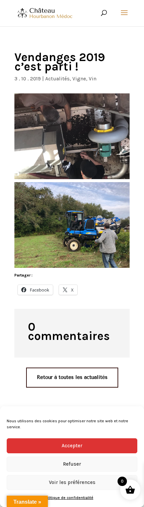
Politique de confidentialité (68, 497)
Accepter (72, 446)
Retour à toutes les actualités (72, 377)
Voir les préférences (72, 482)
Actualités (57, 79)
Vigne (79, 79)
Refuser (72, 464)
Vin (92, 79)
